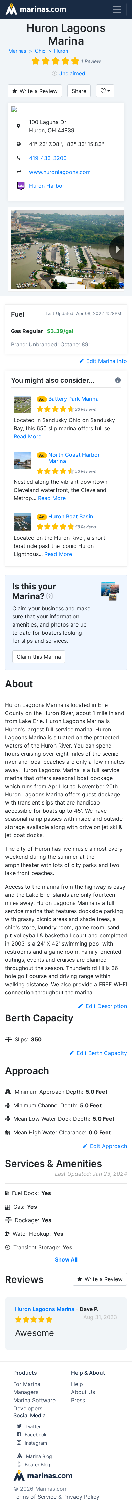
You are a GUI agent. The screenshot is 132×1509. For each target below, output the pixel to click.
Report (108, 1343)
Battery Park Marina (73, 398)
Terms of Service (35, 1496)
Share (79, 90)
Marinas (17, 51)
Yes (65, 1343)
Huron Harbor (46, 185)
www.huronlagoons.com (60, 171)
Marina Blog (39, 1456)
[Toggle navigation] (117, 9)
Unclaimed (71, 73)
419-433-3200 (48, 158)
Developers (27, 1408)
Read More (27, 436)
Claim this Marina (39, 656)
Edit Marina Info (106, 361)
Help (77, 1384)
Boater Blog (37, 1464)
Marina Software (34, 1400)
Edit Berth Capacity (101, 1053)
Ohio (40, 51)
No (80, 1343)
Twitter (33, 1426)
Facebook (36, 1434)
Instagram (36, 1443)
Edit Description (106, 1005)
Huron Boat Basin (70, 516)
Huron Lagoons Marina (44, 1309)
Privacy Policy (81, 1496)
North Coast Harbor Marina (74, 457)
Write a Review (39, 90)
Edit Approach (108, 1146)
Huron (61, 51)
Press (78, 1400)
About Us (83, 1392)
